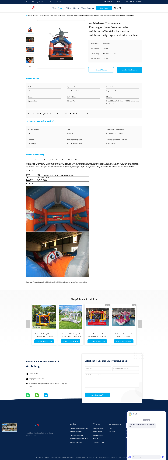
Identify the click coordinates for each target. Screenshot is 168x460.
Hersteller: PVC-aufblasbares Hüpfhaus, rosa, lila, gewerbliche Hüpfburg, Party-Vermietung (97, 336)
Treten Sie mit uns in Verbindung (99, 442)
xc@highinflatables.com (36, 379)
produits (35, 15)
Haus (54, 8)
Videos (68, 8)
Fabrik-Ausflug (97, 431)
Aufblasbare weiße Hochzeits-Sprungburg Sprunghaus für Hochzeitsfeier (44, 336)
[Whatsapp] (30, 397)
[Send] (163, 457)
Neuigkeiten (112, 431)
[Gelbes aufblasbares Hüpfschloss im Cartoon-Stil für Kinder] (70, 317)
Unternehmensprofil (98, 428)
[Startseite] (33, 8)
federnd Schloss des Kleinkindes (43, 282)
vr (93, 8)
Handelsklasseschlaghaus (62, 282)
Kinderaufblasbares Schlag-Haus (48, 15)
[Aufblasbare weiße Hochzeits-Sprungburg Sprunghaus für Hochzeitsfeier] (44, 317)
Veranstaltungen (86, 8)
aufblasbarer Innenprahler (79, 282)
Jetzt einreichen (96, 395)
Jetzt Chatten (104, 8)
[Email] (48, 397)
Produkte (61, 8)
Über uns (76, 8)
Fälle (110, 428)
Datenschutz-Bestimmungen (42, 457)
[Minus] (163, 414)
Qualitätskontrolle (98, 435)
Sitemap (95, 438)
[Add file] (129, 457)
